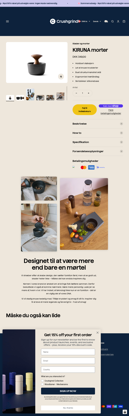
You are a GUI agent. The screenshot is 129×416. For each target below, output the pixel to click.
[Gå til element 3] (30, 95)
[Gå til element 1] (10, 98)
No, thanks (68, 408)
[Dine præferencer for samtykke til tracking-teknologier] (125, 412)
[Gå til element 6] (60, 96)
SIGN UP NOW (68, 391)
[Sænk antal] (76, 93)
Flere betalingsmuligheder (111, 112)
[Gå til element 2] (20, 98)
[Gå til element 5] (50, 98)
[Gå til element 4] (40, 98)
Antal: (75, 87)
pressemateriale (106, 354)
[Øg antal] (88, 93)
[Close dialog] (97, 332)
